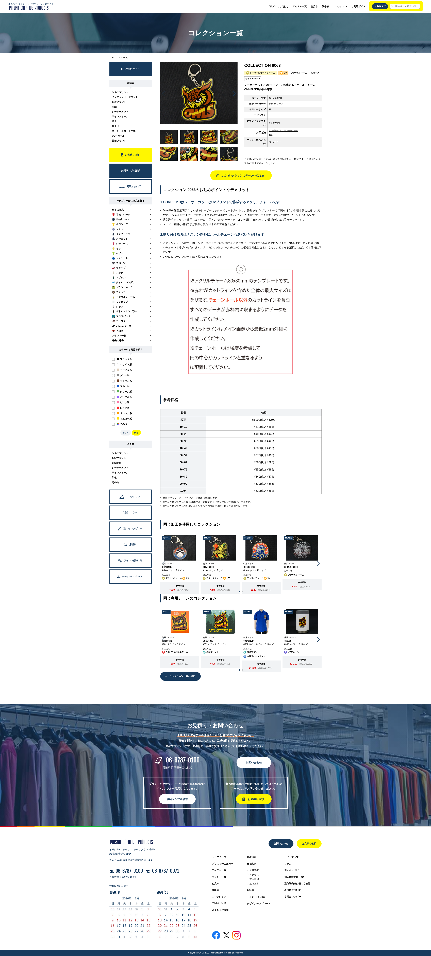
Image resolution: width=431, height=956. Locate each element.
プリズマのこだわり (278, 6)
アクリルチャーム (299, 73)
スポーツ (315, 73)
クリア (125, 433)
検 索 (136, 433)
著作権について (292, 890)
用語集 (250, 890)
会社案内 (251, 863)
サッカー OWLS (252, 78)
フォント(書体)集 (256, 896)
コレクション (340, 6)
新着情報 (251, 857)
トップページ (219, 857)
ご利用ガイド (358, 6)
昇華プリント (119, 140)
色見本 (314, 6)
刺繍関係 (116, 463)
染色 (114, 121)
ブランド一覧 (219, 877)
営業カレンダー (292, 896)
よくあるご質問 (220, 910)
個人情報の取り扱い (295, 877)
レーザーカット (120, 111)
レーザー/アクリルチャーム (283, 130)
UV (270, 134)
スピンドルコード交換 (124, 131)
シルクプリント (120, 92)
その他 (115, 482)
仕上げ (115, 126)
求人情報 (254, 879)
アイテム (123, 57)
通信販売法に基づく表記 (297, 883)
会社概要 (254, 869)
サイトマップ (291, 857)
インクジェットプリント (125, 97)
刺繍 (114, 106)
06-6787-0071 (165, 871)
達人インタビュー (293, 870)
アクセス (254, 874)
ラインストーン (120, 116)
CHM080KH (275, 98)
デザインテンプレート (259, 903)
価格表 (325, 6)
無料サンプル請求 (177, 799)
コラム (287, 863)
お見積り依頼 (380, 6)
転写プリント (119, 101)
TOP (111, 57)
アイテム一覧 (300, 6)
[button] (234, 93)
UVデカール (118, 135)
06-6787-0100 (183, 760)
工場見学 (254, 883)
